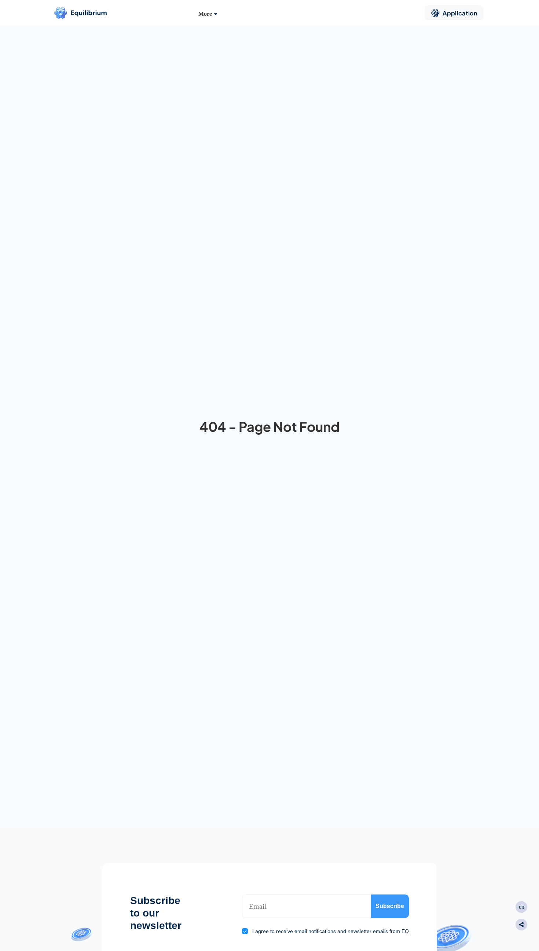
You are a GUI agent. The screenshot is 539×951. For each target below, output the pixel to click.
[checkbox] (245, 931)
